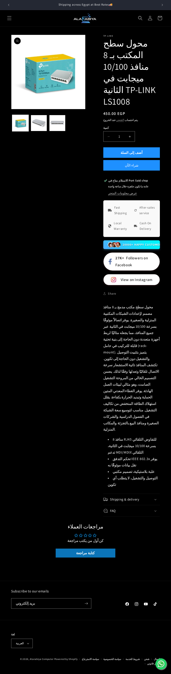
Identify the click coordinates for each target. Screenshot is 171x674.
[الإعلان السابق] (9, 5)
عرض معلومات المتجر (122, 193)
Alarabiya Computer (42, 659)
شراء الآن (131, 165)
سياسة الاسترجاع (90, 659)
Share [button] (112, 294)
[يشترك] (86, 603)
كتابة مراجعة (85, 553)
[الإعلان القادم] (162, 5)
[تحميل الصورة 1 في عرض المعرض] (20, 123)
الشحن (120, 120)
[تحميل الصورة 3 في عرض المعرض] (57, 123)
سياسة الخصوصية (112, 659)
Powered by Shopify (66, 659)
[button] (9, 18)
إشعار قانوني (153, 663)
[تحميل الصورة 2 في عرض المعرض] (39, 123)
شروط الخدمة (133, 659)
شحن (146, 659)
